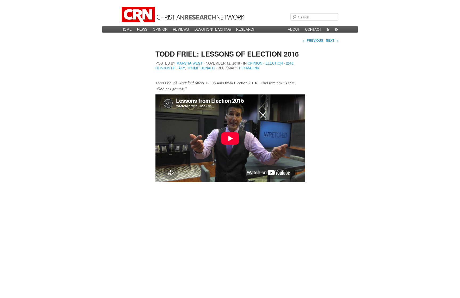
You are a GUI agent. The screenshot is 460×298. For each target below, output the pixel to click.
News (142, 29)
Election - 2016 (279, 63)
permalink (249, 67)
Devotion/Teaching (212, 29)
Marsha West (189, 63)
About (294, 29)
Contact (313, 29)
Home (126, 29)
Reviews (181, 29)
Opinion (160, 29)
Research (245, 29)
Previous (313, 40)
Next (332, 40)
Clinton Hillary (170, 67)
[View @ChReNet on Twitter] (328, 29)
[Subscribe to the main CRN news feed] (336, 29)
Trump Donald (201, 67)
